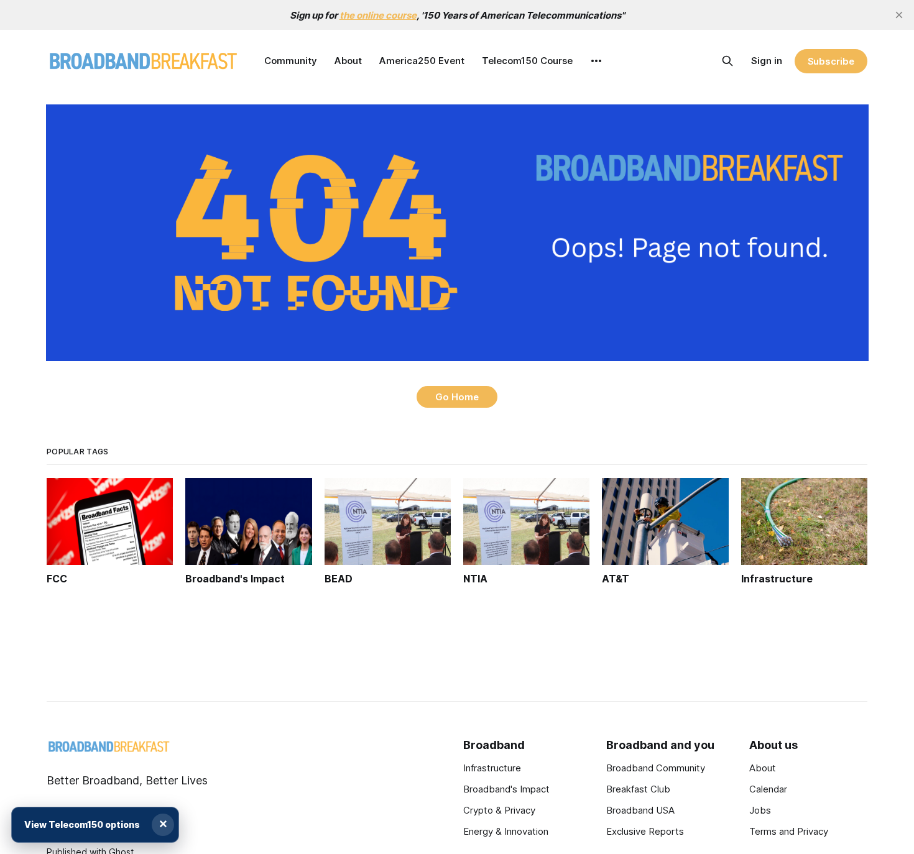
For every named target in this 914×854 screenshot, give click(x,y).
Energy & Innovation (505, 831)
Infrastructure (492, 768)
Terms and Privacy (788, 831)
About (348, 61)
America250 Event (421, 61)
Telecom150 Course (527, 61)
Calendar (768, 789)
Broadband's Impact (506, 789)
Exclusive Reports (645, 831)
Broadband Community (655, 768)
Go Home (457, 397)
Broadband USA (640, 810)
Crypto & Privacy (499, 810)
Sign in (766, 61)
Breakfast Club (638, 789)
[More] (596, 61)
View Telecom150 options (82, 824)
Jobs (760, 810)
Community (290, 61)
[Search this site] (727, 61)
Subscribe (831, 61)
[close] (899, 15)
